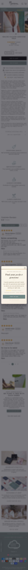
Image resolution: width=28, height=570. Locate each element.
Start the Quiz (14, 296)
